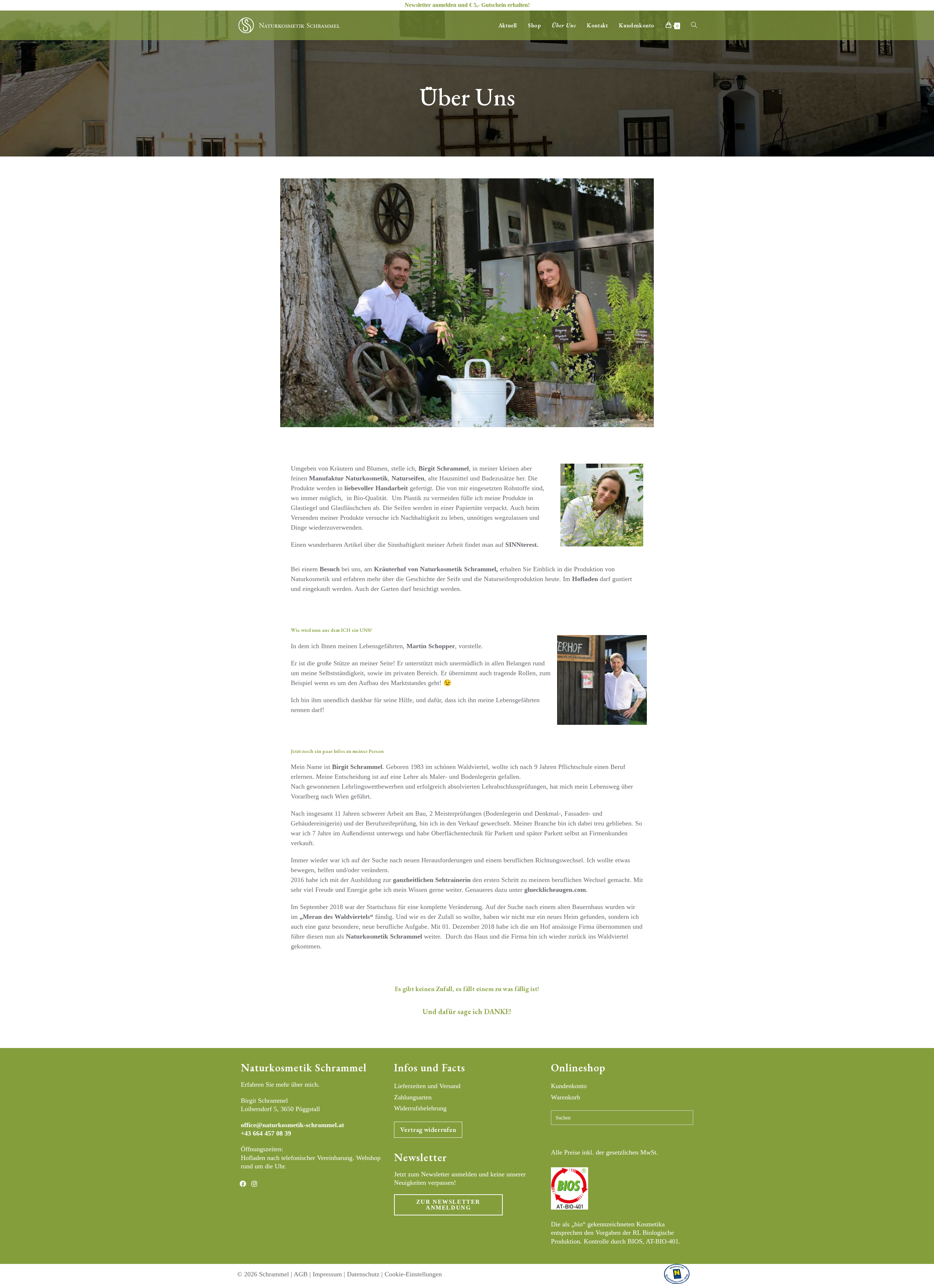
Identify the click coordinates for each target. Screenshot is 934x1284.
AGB (301, 1274)
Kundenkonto (569, 1086)
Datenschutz (363, 1274)
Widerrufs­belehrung (420, 1108)
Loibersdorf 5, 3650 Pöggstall (280, 1109)
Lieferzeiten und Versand (427, 1086)
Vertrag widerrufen (428, 1129)
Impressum (327, 1274)
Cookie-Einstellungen (413, 1274)
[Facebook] (242, 1183)
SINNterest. (522, 544)
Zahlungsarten (413, 1097)
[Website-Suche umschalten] (694, 25)
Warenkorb (565, 1097)
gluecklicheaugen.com (555, 889)
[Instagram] (254, 1183)
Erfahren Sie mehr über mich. (280, 1084)
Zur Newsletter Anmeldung (448, 1205)
